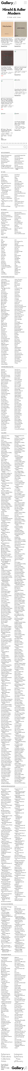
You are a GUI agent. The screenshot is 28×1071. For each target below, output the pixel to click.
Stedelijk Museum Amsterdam (18, 886)
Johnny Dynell (4, 364)
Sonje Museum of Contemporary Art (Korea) (19, 882)
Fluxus (2, 163)
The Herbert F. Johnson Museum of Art (20, 925)
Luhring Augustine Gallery (19, 487)
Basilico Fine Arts (5, 537)
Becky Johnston (4, 383)
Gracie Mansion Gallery (6, 706)
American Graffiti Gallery (5, 486)
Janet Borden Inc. (5, 755)
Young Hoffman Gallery (20, 777)
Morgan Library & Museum (19, 789)
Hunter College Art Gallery (5, 931)
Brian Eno (3, 307)
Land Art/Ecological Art (20, 155)
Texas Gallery (18, 692)
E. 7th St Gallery (4, 625)
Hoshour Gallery (5, 735)
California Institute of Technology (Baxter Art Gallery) (7, 916)
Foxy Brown (3, 334)
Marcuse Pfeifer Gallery (20, 494)
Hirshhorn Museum (5, 859)
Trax (16, 1038)
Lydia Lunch (17, 302)
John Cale (3, 355)
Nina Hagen (17, 322)
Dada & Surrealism (5, 161)
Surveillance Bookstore (20, 1009)
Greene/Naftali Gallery (6, 710)
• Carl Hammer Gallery (6, 105)
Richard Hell (17, 327)
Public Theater (18, 988)
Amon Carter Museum (6, 799)
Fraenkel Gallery (5, 655)
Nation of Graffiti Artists (20, 961)
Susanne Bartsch (18, 420)
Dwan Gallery (4, 622)
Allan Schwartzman (5, 375)
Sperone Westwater (19, 671)
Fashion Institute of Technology (5, 923)
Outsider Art (17, 159)
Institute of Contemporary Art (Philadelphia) (5, 867)
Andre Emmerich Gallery (6, 496)
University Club (18, 1039)
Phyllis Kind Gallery (19, 586)
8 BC (2, 240)
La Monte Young (18, 288)
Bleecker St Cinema (5, 971)
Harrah (2, 257)
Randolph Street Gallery (20, 594)
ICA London (4, 861)
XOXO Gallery (18, 773)
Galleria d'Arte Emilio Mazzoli (6, 683)
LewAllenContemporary (20, 475)
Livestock (17, 479)
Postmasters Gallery (19, 590)
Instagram (18, 1054)
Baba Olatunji (4, 300)
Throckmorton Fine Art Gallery (20, 711)
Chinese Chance (4, 990)
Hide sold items (15, 17)
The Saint (17, 259)
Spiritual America (18, 674)
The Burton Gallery (19, 693)
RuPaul (16, 336)
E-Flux (2, 623)
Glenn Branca (4, 336)
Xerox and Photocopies (20, 233)
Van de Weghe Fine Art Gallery (20, 733)
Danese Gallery (4, 605)
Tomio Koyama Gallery (20, 717)
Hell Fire (3, 258)
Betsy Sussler (4, 302)
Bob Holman (4, 385)
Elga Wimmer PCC (5, 630)
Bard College (4, 908)
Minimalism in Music (19, 183)
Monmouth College (5, 940)
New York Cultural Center (19, 850)
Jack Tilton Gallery (5, 752)
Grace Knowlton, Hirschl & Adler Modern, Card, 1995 (20, 90)
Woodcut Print (18, 232)
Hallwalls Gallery (5, 717)
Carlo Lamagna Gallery (6, 576)
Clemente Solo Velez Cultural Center (5, 995)
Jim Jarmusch (4, 427)
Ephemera (5, 1054)
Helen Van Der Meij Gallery (5, 727)
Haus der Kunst (4, 720)
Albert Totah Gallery (5, 467)
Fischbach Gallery (5, 648)
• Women (23, 93)
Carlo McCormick (5, 387)
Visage (16, 268)
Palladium (17, 250)
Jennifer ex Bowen (5, 423)
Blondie (2, 304)
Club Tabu (3, 254)
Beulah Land (4, 245)
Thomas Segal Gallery (20, 709)
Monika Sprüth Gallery (20, 533)
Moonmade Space (19, 959)
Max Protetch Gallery (19, 516)
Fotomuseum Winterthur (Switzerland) (6, 843)
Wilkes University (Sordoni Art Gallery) (20, 947)
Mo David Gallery (19, 526)
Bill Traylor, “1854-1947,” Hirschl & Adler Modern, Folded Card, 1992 (6, 130)
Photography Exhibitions (20, 213)
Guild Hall (3, 853)
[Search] (14, 147)
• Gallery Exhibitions (19, 91)
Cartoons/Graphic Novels (5, 225)
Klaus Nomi (17, 285)
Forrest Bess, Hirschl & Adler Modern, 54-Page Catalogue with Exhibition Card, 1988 (7, 69)
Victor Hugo (17, 427)
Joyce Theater (4, 1040)
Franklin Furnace (5, 1023)
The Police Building (19, 1027)
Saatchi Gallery (18, 625)
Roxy (16, 254)
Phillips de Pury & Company (18, 865)
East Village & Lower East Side (7, 201)
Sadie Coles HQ (18, 626)
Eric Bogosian (4, 326)
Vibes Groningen (18, 1044)
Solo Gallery (17, 666)
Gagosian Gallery (5, 672)
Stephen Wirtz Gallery (20, 688)
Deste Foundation (5, 833)
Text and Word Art (19, 166)
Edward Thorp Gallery (6, 628)
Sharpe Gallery (18, 652)
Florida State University (6, 925)
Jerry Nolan (4, 351)
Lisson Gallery (18, 478)
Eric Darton (3, 399)
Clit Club (3, 250)
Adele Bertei (4, 282)
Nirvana (16, 248)
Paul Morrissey (18, 403)
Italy (16, 177)
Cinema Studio (4, 992)
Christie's (3, 826)
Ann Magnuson (4, 293)
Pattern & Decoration (19, 161)
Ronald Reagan (18, 413)
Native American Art (19, 186)
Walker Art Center (19, 899)
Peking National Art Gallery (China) (19, 862)
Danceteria (3, 255)
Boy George (4, 306)
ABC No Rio (3, 460)
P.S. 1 (16, 561)
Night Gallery (18, 551)
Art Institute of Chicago (6, 906)
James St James (4, 348)
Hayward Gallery (5, 723)
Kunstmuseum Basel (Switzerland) (5, 879)
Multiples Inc (17, 537)
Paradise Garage (18, 251)
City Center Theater (5, 993)
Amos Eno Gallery (5, 490)
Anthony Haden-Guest (6, 380)
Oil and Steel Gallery (19, 558)
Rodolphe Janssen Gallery (19, 612)
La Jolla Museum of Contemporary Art (5, 883)
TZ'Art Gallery (18, 726)
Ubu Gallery (17, 728)
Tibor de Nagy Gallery (20, 713)
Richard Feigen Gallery (20, 600)
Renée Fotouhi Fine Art (20, 597)
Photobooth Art (18, 212)
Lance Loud (17, 291)
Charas (2, 588)
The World (17, 261)
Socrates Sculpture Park (20, 999)
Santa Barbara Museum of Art (20, 875)
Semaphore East (18, 641)
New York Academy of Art (6, 943)
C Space (3, 978)
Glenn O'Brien (4, 403)
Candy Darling (4, 313)
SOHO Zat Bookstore (19, 1003)
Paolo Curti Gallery (19, 566)
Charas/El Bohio (4, 986)
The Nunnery (17, 699)
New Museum (18, 848)
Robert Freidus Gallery (20, 606)
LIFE (2, 269)
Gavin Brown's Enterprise (6, 699)
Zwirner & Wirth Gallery (20, 783)
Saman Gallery (18, 631)
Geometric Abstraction (6, 165)
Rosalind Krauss (18, 414)
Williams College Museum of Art (18, 950)
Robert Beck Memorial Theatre (20, 996)
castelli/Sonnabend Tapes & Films (5, 581)
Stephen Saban (18, 341)
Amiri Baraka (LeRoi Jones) (5, 377)
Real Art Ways (18, 991)
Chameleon (3, 985)
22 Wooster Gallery (5, 438)
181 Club (3, 241)
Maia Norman (18, 383)
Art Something (4, 517)
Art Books (3, 213)
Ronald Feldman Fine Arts (19, 616)
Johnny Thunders (18, 279)
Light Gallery (17, 476)
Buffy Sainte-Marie (5, 310)
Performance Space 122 (20, 977)
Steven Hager (18, 419)
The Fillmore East (18, 1015)
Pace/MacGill (18, 565)
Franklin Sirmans (5, 401)
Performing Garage (19, 978)
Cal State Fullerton (5, 913)
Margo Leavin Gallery (20, 496)
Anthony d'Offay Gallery (6, 506)
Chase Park (3, 989)
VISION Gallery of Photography (19, 739)
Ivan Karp (3, 414)
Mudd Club (17, 247)
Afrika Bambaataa (5, 283)
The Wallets (17, 358)
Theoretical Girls (18, 360)
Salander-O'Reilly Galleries (19, 628)
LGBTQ (16, 179)
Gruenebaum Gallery (6, 714)
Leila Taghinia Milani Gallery (19, 466)
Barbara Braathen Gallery (5, 530)
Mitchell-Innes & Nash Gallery (19, 524)
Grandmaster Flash (5, 338)
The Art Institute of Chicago (19, 922)
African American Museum (5, 789)
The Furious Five (18, 353)
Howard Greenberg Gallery (5, 737)
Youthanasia (17, 272)
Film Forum (3, 1015)
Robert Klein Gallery (19, 607)
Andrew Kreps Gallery (6, 499)
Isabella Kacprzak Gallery (5, 742)
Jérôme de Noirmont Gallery (19, 436)
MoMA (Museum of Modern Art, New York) (5, 899)
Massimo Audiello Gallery (19, 510)
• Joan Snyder (18, 128)
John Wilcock (18, 373)
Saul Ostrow (17, 416)
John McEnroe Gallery (6, 771)
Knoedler (17, 443)
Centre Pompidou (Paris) (6, 824)
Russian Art (17, 198)
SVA (15, 915)
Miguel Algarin (18, 395)
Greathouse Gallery (5, 708)
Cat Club (3, 247)
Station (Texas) (18, 1007)
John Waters (4, 362)
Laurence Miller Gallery (20, 461)
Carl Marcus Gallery (5, 574)
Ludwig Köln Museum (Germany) (6, 887)
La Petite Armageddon (6, 266)
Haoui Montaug (4, 406)
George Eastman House (6, 848)
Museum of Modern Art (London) (20, 826)
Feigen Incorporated (5, 646)
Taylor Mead (17, 348)
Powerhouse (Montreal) (20, 982)
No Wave (17, 190)
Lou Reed (17, 299)
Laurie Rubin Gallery (19, 463)
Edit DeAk (3, 396)
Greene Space (4, 1033)
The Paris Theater (18, 1024)
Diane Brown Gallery (5, 616)
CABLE (2, 569)
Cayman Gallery (5, 582)
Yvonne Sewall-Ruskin (19, 429)
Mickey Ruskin (18, 393)
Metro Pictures (4, 1047)
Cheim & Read (4, 589)
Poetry (16, 194)
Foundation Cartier (5, 845)
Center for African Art (6, 818)
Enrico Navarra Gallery (6, 638)
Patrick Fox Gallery (19, 570)
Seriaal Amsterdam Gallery (19, 647)
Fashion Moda (4, 643)
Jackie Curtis (4, 345)
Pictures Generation (19, 163)
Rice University (18, 908)
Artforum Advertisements (6, 216)
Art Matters (3, 964)
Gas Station (17, 174)
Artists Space (4, 523)
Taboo (16, 346)
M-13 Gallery (17, 490)
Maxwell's (17, 242)
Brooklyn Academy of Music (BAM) (6, 561)
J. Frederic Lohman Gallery (5, 745)
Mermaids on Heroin (19, 315)
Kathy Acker (17, 378)
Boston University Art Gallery (5, 910)
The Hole (17, 1018)
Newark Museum (18, 855)
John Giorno (17, 369)
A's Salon (3, 458)
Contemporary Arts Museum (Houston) (6, 828)
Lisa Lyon (17, 298)
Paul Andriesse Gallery (20, 572)
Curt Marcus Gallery (5, 602)
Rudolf (16, 333)
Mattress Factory (18, 513)
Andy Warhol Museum (6, 800)
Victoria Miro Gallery (19, 737)
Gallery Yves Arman (5, 696)
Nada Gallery (18, 538)
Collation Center (4, 997)
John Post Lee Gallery (6, 772)
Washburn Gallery (19, 752)
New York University (5, 945)
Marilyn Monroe (18, 309)
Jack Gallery (4, 750)
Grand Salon (4, 707)
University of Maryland (20, 936)
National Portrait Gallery (20, 541)
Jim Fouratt (3, 426)
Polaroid (16, 215)
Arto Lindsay (4, 299)
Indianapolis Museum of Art (6, 864)
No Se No (17, 552)
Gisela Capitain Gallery (6, 704)
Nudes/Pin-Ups (18, 191)
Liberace (17, 293)
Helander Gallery (5, 725)
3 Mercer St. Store (5, 435)
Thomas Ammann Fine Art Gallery (20, 705)
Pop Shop (17, 981)
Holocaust (17, 176)
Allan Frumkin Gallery (6, 474)
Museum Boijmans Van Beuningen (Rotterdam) (20, 796)
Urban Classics (18, 731)
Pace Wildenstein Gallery (20, 563)
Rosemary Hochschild (19, 332)
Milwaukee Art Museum (6, 893)
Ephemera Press (18, 1057)
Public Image (17, 987)
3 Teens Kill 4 (4, 279)
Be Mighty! (3, 970)
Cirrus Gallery (4, 594)
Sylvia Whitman (18, 422)
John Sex (3, 361)
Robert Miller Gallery (19, 608)
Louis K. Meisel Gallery (20, 482)
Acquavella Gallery (5, 463)
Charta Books (4, 987)
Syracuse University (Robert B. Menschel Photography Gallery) (20, 918)
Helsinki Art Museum (5, 857)
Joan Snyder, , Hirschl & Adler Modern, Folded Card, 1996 (20, 123)
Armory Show (4, 803)
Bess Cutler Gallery (5, 545)
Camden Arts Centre (5, 811)
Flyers (2, 231)
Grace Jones (4, 337)
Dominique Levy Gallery (6, 618)
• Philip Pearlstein (5, 44)
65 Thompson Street (5, 445)
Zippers (16, 274)
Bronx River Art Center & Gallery (6, 557)
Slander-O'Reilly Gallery (20, 663)
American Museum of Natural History (6, 797)
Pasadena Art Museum (20, 860)
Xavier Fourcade (18, 771)
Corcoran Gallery (5, 599)
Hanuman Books (5, 1035)
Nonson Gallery (18, 556)
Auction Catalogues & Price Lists (6, 220)
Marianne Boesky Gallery (18, 500)
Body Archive (4, 972)
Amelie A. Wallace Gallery (5, 481)
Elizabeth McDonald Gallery (5, 633)
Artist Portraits (4, 181)
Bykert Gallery (4, 567)
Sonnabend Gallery (19, 667)
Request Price (4, 46)
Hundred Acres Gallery (6, 739)
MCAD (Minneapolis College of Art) (5, 938)
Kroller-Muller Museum (6, 875)
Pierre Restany (18, 406)
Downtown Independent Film (6, 199)
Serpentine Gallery (19, 650)
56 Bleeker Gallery (5, 444)
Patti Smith (17, 324)
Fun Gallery (3, 667)
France (2, 204)
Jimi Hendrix (4, 352)
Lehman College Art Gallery (5, 934)
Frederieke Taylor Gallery (5, 663)
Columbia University (5, 918)
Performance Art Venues (20, 975)
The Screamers (18, 357)
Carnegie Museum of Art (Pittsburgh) (6, 816)
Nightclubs (17, 188)
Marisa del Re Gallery (19, 504)
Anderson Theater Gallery (5, 494)
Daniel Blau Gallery (5, 606)
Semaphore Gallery (19, 642)
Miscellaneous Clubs (19, 245)
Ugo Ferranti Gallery (19, 729)
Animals (3, 179)
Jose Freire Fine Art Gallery (5, 777)
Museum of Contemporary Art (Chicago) (19, 805)
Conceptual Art (4, 159)
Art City (3, 514)
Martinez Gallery (18, 507)
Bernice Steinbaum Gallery (5, 543)
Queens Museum (18, 868)
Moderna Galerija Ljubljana (19, 528)
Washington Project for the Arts (20, 1046)
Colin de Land (4, 394)
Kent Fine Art (17, 441)
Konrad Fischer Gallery (20, 445)
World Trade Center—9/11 (20, 206)
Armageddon (4, 244)
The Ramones (18, 356)
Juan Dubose (17, 376)
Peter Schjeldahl (18, 405)
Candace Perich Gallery (6, 570)
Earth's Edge (4, 1008)
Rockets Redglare (18, 329)
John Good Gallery (5, 769)
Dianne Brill (3, 317)
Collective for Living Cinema (5, 999)
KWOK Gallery (18, 452)
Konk (16, 286)
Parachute (17, 972)
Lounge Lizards (18, 300)
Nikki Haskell (18, 396)
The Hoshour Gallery (19, 698)
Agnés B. (3, 369)
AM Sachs (3, 479)
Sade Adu (17, 337)
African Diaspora (5, 176)
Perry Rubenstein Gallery (20, 579)
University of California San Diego (20, 931)
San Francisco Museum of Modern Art (20, 873)
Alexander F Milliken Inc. (6, 473)
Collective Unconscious (6, 1001)
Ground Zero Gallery (6, 713)
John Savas (3, 360)
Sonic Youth (17, 340)
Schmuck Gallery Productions (18, 636)
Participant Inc (18, 974)
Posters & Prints (18, 218)
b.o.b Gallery (4, 528)
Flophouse (3, 1019)
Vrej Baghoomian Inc (19, 748)
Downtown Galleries (5, 196)
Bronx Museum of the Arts (6, 808)
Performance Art (18, 162)
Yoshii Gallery (18, 776)
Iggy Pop (3, 343)
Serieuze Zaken (18, 649)
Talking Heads (18, 347)
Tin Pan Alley (17, 262)
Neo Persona (17, 545)
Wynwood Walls (18, 770)
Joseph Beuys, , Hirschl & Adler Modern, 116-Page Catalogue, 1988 (20, 40)
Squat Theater (18, 255)
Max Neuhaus (18, 313)
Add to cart (3, 139)
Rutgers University (19, 911)
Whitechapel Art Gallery (20, 758)
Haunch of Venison (5, 718)
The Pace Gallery (18, 702)
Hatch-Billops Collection (6, 1036)
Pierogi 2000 (17, 587)
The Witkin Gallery (19, 703)
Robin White (17, 412)
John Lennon (4, 357)
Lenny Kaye (17, 292)
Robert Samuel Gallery (20, 610)
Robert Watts (18, 409)
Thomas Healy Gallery (20, 707)
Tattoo (16, 200)
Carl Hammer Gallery (6, 573)
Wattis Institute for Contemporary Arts (19, 943)
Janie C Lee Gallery (5, 758)
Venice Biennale (18, 1042)
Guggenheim (4, 850)
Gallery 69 (3, 688)
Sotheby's (17, 884)
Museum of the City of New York (19, 833)
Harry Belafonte (4, 340)
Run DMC (17, 334)
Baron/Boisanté (4, 536)
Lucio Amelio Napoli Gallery (19, 484)
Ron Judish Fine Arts (19, 614)
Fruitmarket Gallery (5, 666)
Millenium (17, 957)
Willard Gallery (18, 759)
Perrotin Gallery (18, 577)
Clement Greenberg (5, 393)
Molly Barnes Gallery (19, 531)
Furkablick (3, 1025)
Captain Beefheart (5, 314)
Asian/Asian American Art (6, 184)
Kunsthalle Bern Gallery (20, 451)
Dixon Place (3, 1005)
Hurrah (2, 259)
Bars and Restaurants (6, 185)
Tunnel (16, 265)
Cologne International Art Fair (6, 1003)
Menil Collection (4, 889)
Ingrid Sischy (4, 410)
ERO (2, 1012)
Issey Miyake (4, 413)
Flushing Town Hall (5, 1021)
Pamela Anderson (19, 323)
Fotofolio (3, 654)
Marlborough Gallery (19, 505)
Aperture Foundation (6, 802)
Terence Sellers (18, 350)
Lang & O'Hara (18, 460)
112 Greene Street (5, 447)
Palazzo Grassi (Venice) (20, 856)
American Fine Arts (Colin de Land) (7, 483)
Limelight (3, 272)
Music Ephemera (18, 184)
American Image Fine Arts (6, 488)
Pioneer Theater (18, 979)
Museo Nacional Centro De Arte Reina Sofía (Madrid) (20, 792)
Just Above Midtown (5, 783)
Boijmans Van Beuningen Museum (6, 805)
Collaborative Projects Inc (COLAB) (6, 190)
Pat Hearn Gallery (19, 569)
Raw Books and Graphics (20, 989)
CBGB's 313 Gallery (5, 584)
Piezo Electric (17, 589)
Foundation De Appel (6, 1022)
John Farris (3, 430)
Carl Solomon (4, 386)
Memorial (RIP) (18, 181)
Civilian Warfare (5, 597)
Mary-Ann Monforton (19, 388)
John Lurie (3, 358)
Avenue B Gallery (5, 525)
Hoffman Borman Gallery (5, 731)
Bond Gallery (4, 552)
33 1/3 (2, 439)
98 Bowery (18, 1061)
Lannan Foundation (5, 885)
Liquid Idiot (17, 295)
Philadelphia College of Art (6, 947)
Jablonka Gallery (5, 748)
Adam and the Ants (5, 281)
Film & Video (4, 230)
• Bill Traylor (18, 71)
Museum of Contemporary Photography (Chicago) (18, 822)
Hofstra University (5, 929)
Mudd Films (17, 960)
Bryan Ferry (3, 309)
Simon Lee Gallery (19, 658)
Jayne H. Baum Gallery (6, 762)
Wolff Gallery (18, 767)
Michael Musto (18, 392)
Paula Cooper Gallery (19, 576)
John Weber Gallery (5, 773)
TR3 (15, 264)
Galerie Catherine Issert (6, 673)
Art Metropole (4, 965)
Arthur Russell (4, 297)
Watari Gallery (18, 753)
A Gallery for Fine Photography (5, 456)
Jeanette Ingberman (5, 420)
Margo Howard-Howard (20, 306)
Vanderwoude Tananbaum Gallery (20, 735)
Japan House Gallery (6, 760)
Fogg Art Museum (5, 841)
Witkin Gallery (18, 763)
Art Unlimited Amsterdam (7, 518)
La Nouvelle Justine (5, 265)
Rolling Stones (18, 330)
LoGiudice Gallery (19, 481)
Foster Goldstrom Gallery (5, 652)
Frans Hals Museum (5, 846)
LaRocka (3, 268)
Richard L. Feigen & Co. (20, 603)
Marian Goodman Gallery (19, 498)
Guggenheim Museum (6, 852)
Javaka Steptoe (4, 417)
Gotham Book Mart (5, 1030)
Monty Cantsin (18, 317)
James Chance (4, 347)
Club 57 (3, 251)
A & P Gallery (4, 454)
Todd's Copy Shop (19, 1034)
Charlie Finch (4, 392)
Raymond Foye (18, 407)
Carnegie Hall (4, 981)
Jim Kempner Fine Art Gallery (6, 766)
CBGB (2, 248)
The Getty (17, 891)
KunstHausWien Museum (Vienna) (6, 877)
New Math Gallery (19, 549)
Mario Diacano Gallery (20, 502)
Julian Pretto (4, 780)
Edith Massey (4, 324)
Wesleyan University (19, 945)
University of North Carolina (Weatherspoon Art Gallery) (19, 939)
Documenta (3, 1007)
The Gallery (17, 696)
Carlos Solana (4, 389)
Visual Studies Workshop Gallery (20, 742)
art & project (4, 511)
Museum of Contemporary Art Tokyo (19, 813)
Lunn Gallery (17, 489)
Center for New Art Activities (5, 983)
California (3, 188)
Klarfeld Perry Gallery (19, 442)
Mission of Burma (18, 316)
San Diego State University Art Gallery (20, 913)
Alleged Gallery (4, 477)
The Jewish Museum (19, 892)
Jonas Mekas (17, 375)
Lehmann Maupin (18, 464)
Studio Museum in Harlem (18, 889)
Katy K (16, 282)
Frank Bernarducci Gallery (5, 657)
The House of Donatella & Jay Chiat (20, 1020)
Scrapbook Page (18, 223)
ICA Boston (3, 860)
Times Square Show (19, 203)
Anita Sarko (3, 292)
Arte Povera (4, 158)
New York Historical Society (19, 853)
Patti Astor (17, 402)
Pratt (16, 906)
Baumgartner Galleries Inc (6, 541)
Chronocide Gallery (5, 592)
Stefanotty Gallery (19, 678)
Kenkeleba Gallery (19, 439)
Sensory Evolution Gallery (19, 645)
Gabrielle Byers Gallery (6, 670)
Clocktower (3, 598)
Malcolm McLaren (19, 305)
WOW (16, 1048)
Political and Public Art (20, 196)
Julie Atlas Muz (18, 281)
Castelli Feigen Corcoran (6, 577)
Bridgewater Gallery (5, 555)
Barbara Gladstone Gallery (5, 532)
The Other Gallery (19, 700)
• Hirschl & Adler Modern (6, 43)
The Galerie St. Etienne (20, 695)
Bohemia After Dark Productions (5, 975)
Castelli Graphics (5, 578)
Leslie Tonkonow (18, 474)
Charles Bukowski (5, 390)
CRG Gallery (4, 601)
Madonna (17, 303)
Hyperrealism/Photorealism (7, 168)
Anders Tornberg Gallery (6, 492)
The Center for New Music (19, 1012)
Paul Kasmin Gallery (19, 573)
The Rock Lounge (18, 1028)
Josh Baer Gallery (5, 779)
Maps (2, 234)
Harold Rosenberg (5, 407)
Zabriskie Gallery (18, 780)
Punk (16, 197)
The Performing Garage (20, 1025)
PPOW (16, 591)
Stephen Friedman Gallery (19, 686)
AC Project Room (5, 462)
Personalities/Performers (20, 193)
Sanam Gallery (18, 633)
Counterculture (4, 194)
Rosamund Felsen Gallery (18, 620)
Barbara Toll (4, 534)
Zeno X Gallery (18, 781)
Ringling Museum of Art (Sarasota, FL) (20, 870)
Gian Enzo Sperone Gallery (5, 702)
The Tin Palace (18, 1029)
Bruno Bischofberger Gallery (5, 564)
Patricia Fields (18, 400)
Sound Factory (18, 1004)
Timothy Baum (18, 424)
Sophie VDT (17, 417)
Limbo (2, 271)
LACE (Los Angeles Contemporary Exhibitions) (19, 458)
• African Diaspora (5, 132)
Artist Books (3, 218)
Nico (16, 320)
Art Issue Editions (5, 515)
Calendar (3, 223)
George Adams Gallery (6, 700)
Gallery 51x (3, 687)
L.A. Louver (17, 455)
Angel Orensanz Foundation (4, 958)
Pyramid (16, 252)
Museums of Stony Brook (20, 835)
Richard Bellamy (18, 598)
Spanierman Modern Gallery (19, 669)
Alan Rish (3, 372)
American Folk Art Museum (5, 795)
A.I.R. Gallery (4, 459)
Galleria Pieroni (4, 685)
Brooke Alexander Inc (6, 559)
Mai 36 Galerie (18, 493)
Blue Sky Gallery (4, 549)
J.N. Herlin (3, 747)
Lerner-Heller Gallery (19, 472)
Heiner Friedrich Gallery (6, 724)
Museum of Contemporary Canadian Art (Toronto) (18, 817)
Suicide (16, 344)
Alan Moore (4, 371)
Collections (5, 1058)
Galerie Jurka (4, 679)
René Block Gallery (19, 596)
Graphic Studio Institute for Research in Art (6, 927)
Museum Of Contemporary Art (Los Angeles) (19, 809)
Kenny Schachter (18, 379)
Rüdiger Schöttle (18, 623)
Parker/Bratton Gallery (20, 568)
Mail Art (16, 180)
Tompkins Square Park (20, 1035)
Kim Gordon (17, 283)
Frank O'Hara (4, 400)
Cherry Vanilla (4, 316)
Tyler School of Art (19, 928)
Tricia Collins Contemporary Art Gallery (19, 721)
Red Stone (17, 992)
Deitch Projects (4, 615)
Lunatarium (3, 1046)
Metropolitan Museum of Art (6, 891)
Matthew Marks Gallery (20, 512)
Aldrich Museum (4, 792)
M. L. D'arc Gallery (19, 491)
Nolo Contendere (18, 555)
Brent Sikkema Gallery (6, 554)
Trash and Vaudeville (19, 1036)
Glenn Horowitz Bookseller (4, 1028)
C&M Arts (3, 979)
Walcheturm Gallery (19, 751)
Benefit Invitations (5, 187)
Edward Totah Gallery (6, 629)
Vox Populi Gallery (19, 744)
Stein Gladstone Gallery (20, 680)
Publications (6, 1056)
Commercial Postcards (6, 229)
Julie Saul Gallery (5, 782)
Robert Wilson (18, 410)
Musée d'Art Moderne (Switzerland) (19, 841)
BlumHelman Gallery (5, 551)
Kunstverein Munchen (6, 881)
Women (16, 204)
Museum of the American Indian (20, 831)
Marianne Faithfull (19, 307)
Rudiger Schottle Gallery (20, 622)
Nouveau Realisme (19, 158)
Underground (18, 266)
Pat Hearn (17, 399)
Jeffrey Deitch (4, 421)
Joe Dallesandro (4, 354)
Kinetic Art (3, 233)
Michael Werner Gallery (20, 520)
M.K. (16, 240)
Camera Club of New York (6, 813)
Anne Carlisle (4, 295)
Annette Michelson (5, 379)
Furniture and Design (5, 206)
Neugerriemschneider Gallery (19, 547)
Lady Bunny (17, 289)
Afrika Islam (4, 285)
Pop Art (16, 165)
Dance (2, 195)
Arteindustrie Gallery (5, 522)
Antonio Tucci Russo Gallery (5, 509)
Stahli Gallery (18, 675)
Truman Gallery (18, 723)
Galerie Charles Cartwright (4, 675)
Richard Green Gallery (20, 601)
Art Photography (5, 156)
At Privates (3, 967)
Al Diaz (2, 286)
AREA (2, 242)
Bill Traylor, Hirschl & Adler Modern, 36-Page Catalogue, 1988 (20, 68)
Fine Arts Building (5, 647)
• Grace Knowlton (18, 92)
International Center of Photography (6, 870)
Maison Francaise (5, 936)
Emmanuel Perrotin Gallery (5, 637)
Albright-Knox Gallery (6, 791)
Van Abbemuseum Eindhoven (19, 894)
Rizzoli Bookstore (18, 994)
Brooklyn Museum (5, 810)
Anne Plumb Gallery (5, 503)
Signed (16, 225)
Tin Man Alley (18, 715)
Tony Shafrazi (18, 426)
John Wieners (18, 372)
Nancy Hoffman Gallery (20, 540)
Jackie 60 (3, 261)
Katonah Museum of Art (6, 873)
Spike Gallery (18, 673)
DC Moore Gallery (5, 614)
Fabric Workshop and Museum (6, 839)
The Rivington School (19, 201)
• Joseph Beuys (18, 44)
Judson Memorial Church (6, 1042)
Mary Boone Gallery (19, 508)
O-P (15, 970)
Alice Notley (4, 373)
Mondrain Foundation (6, 901)
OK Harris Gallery (19, 559)
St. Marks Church (18, 1006)
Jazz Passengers (4, 350)
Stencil (16, 229)
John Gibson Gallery (5, 768)
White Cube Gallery (19, 756)
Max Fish (17, 515)
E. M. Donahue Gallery (6, 626)
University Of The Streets (20, 1041)
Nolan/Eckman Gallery (20, 553)
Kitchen (2, 1043)
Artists (3, 1061)
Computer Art (4, 192)
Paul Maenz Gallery (19, 575)
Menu (25, 3)
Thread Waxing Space (20, 1032)
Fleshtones (3, 333)
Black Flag (3, 303)
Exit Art (2, 1014)
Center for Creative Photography (5, 820)
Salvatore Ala (18, 630)
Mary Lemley (18, 386)
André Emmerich (5, 500)
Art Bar (2, 512)
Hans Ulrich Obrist (5, 404)
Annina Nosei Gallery (6, 504)
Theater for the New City (20, 1031)
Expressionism (4, 162)
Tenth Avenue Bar (18, 1010)
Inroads (3, 1037)
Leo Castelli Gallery (19, 471)
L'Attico (16, 453)
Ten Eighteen (17, 258)
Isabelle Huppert (5, 344)
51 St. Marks (3, 441)
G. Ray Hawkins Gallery (6, 669)
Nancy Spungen (18, 319)
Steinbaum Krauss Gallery (19, 682)
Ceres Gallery (4, 587)
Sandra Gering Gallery (20, 634)
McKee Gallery (18, 518)
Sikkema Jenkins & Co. (20, 656)
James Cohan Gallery (6, 754)
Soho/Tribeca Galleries (20, 664)
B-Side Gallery (4, 526)
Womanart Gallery (19, 768)
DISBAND (3, 319)
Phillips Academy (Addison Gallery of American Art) (6, 950)
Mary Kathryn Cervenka (20, 310)
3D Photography (5, 212)
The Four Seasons (18, 1017)
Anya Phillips (4, 296)
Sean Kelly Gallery (19, 638)
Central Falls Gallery (5, 585)
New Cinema (17, 963)
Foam (2, 650)
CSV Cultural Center (5, 831)
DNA (2, 321)
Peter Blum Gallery (19, 580)
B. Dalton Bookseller (5, 968)
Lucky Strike (4, 274)
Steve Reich (17, 343)
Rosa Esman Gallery (19, 618)
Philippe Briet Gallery (19, 582)
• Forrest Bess (4, 72)
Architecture (4, 180)
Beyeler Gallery (4, 548)
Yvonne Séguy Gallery (20, 778)
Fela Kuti (3, 330)
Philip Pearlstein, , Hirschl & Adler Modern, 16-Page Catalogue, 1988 (7, 40)
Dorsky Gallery (4, 621)
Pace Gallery (17, 562)
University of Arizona (19, 929)
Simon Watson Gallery (20, 659)
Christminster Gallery (6, 591)
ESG (2, 327)
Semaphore (17, 640)
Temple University (18, 920)
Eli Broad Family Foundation (4, 836)
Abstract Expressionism (6, 155)
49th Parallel (4, 451)
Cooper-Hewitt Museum (6, 830)
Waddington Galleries (20, 749)
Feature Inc (3, 644)
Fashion (3, 203)
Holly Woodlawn (5, 341)
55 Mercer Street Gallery (6, 442)
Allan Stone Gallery (5, 476)
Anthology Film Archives (6, 961)
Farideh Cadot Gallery (6, 641)
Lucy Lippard (18, 382)
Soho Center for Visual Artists (20, 1001)
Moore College (4, 941)
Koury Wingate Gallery (20, 448)
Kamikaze (3, 262)
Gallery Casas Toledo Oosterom (6, 690)
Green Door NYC (5, 1032)
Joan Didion (4, 428)
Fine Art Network (5, 1016)
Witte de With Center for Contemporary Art (20, 765)
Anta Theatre (4, 960)
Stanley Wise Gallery (19, 677)
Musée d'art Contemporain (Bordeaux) (18, 838)
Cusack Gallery (4, 604)
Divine (2, 320)
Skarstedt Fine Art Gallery (19, 661)
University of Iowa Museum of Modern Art (20, 934)
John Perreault (18, 371)
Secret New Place (18, 998)
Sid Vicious (17, 339)
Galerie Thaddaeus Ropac (5, 681)
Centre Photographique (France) (6, 823)
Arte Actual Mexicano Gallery (6, 520)
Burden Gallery (4, 566)
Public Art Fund (18, 867)
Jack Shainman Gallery (6, 751)
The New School (18, 926)
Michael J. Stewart (19, 390)
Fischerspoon (4, 331)
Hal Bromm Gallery (5, 715)
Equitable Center (5, 1011)
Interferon (3, 1039)
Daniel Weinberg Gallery (6, 608)
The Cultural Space (19, 1014)
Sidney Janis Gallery (19, 655)
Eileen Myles (4, 397)
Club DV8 (3, 252)
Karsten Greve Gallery (20, 438)
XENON (16, 271)
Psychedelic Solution (19, 593)
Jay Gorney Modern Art (6, 761)
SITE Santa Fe (18, 879)
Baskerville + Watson (5, 539)
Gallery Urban (4, 695)
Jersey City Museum (5, 872)
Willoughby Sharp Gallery (19, 761)
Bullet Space (4, 976)
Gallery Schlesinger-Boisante (5, 693)
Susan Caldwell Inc (19, 691)
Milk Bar (16, 244)
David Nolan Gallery (6, 611)
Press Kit (16, 219)
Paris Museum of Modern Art (20, 858)
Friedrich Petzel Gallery (6, 665)
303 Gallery (3, 449)
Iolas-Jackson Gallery (6, 740)
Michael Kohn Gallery (19, 519)
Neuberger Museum (19, 847)
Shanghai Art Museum (19, 877)
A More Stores (4, 174)
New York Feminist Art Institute (20, 966)
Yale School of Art (19, 951)
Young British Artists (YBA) (19, 168)
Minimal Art (17, 156)
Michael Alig (17, 389)
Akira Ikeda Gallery (5, 466)
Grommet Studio (5, 711)
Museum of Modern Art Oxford (20, 828)
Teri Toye (17, 351)
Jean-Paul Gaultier (5, 418)
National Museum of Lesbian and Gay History (19, 844)
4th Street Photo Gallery (6, 452)
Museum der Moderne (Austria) (20, 799)
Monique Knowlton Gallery (19, 535)
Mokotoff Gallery (18, 530)
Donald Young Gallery (6, 619)
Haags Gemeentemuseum (6, 855)
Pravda (16, 984)
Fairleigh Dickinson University (5, 921)
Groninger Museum (5, 849)
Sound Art (17, 226)
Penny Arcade (18, 326)
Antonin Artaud (4, 382)
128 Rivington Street (5, 448)
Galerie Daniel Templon (6, 677)
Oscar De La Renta (19, 397)
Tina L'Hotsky (18, 361)
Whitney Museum (18, 900)
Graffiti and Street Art (6, 166)
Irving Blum (3, 411)
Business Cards (4, 222)
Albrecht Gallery (5, 469)
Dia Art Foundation (5, 834)
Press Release (18, 221)
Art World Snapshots (5, 215)
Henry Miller (4, 409)
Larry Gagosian (18, 381)
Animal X (3, 290)
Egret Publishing (4, 1009)
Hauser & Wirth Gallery (6, 721)
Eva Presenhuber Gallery (6, 640)
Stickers (16, 230)
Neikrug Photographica (20, 544)
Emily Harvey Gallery (6, 634)
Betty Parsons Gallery (6, 547)
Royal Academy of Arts (20, 909)
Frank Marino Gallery (6, 659)
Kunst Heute (3, 1044)
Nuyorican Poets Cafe (19, 968)
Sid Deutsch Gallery (19, 653)
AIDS (2, 177)
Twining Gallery (18, 725)
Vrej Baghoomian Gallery (18, 746)
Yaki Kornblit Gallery (19, 774)
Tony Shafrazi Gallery (19, 718)
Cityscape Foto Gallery (6, 595)
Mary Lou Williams (19, 312)
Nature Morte (18, 542)
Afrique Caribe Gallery (6, 465)
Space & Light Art (18, 228)
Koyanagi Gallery (19, 449)
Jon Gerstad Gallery (5, 775)
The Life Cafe (17, 1022)
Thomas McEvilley (19, 423)
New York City (18, 187)
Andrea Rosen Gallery (6, 497)
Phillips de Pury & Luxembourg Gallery (20, 584)
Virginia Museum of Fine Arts (20, 897)
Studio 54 (17, 257)
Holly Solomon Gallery (6, 733)
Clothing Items (4, 227)
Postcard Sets (18, 216)
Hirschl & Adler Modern (6, 729)
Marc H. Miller (18, 385)
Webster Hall (17, 269)
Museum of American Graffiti (19, 802)
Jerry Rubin (3, 424)
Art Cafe (3, 963)
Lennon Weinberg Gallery (19, 469)
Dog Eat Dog (4, 323)
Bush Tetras (3, 311)
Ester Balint (3, 328)
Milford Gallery (18, 522)
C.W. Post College (5, 912)
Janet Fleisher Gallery (6, 757)
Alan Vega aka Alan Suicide (5, 288)
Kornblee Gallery (18, 446)
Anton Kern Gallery (5, 507)
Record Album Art (19, 222)
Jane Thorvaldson (5, 416)
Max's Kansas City (19, 241)
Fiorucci (3, 1018)
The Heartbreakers (19, 354)
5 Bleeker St (3, 437)
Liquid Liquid (17, 296)
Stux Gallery (17, 689)
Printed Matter (18, 985)
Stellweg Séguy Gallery (20, 684)
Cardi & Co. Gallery (5, 571)
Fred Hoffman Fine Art (6, 661)
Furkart (2, 1026)
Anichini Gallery (4, 501)
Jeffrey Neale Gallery (6, 764)
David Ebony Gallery (6, 609)
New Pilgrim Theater (19, 964)
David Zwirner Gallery (6, 612)
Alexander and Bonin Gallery (6, 471)
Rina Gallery (17, 604)
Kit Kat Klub (3, 264)
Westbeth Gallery (18, 755)
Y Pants (16, 363)
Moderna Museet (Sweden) (5, 895)
